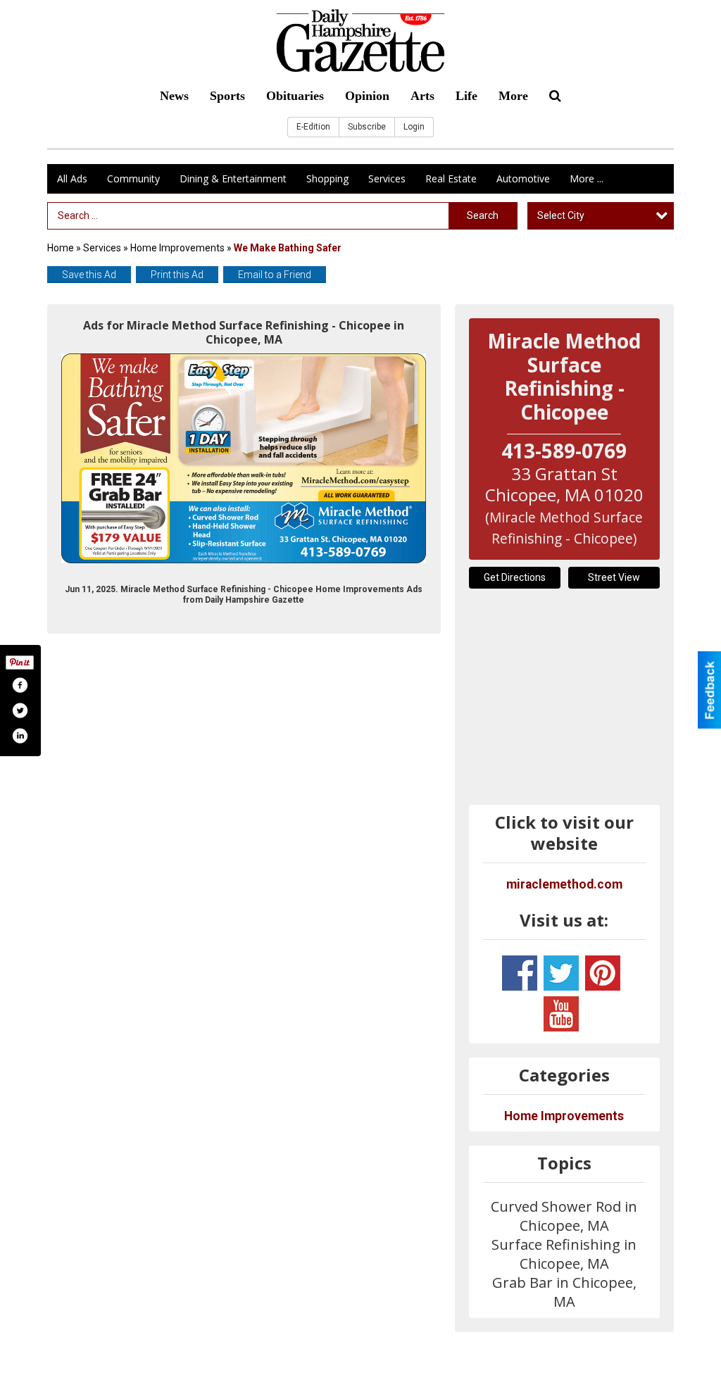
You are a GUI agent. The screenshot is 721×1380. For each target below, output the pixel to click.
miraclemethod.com (564, 884)
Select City (560, 215)
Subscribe (367, 127)
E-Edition (313, 127)
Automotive (523, 178)
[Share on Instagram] (20, 736)
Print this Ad (177, 274)
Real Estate (451, 178)
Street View (614, 577)
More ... (586, 178)
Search (483, 215)
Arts (422, 96)
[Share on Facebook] (20, 685)
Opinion (367, 96)
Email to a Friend (274, 274)
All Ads (72, 178)
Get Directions (515, 577)
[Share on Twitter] (20, 710)
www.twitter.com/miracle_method (561, 973)
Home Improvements (177, 247)
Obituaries (295, 96)
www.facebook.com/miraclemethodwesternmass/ (519, 973)
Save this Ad (89, 274)
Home (60, 247)
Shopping (327, 178)
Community (133, 178)
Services (387, 178)
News (174, 96)
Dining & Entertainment (233, 178)
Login (414, 127)
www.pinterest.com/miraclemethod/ (602, 973)
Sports (227, 96)
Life (466, 96)
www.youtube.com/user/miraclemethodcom (561, 1013)
